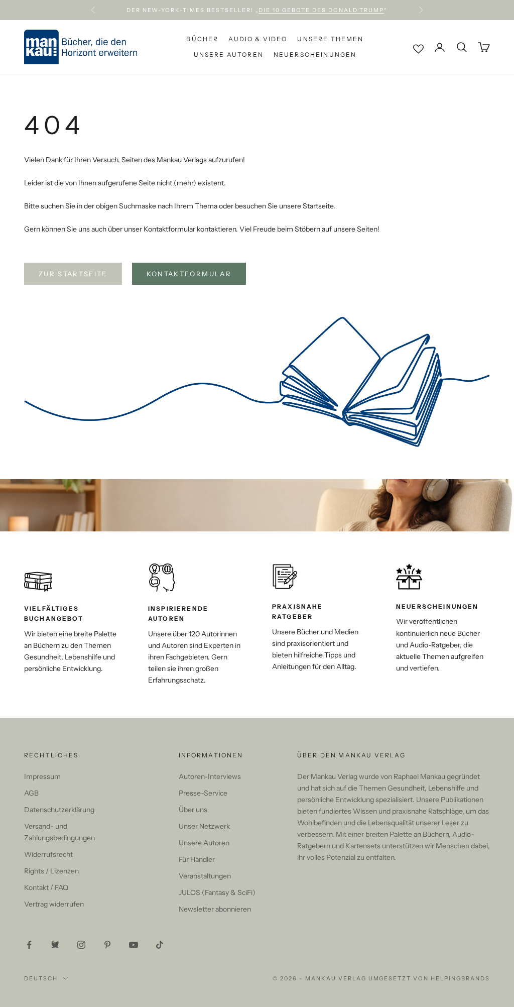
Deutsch (41, 978)
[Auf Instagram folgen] (81, 945)
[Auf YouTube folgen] (133, 945)
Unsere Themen (330, 39)
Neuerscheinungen (315, 54)
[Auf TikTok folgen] (160, 945)
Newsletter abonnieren (215, 909)
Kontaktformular (189, 274)
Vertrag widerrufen (54, 904)
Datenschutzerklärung (59, 809)
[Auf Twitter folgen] (55, 945)
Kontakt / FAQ (46, 887)
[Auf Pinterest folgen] (107, 945)
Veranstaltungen (205, 875)
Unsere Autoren (229, 54)
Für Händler (197, 859)
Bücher (202, 39)
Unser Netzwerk (204, 826)
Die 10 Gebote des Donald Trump (321, 10)
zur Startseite (73, 274)
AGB (31, 793)
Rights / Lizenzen (51, 870)
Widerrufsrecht (48, 854)
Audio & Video (257, 39)
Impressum (42, 776)
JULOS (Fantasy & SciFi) (217, 892)
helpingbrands (460, 978)
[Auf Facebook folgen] (29, 945)
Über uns (193, 809)
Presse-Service (203, 793)
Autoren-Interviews (210, 776)
